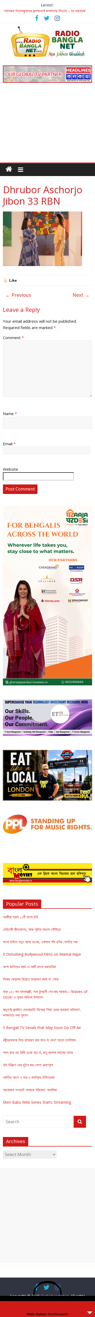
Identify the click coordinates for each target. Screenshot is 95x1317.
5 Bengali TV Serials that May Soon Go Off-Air (42, 1027)
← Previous (18, 295)
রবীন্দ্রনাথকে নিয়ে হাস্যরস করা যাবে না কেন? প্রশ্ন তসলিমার (39, 1039)
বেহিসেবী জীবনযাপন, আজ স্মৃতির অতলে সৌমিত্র (32, 929)
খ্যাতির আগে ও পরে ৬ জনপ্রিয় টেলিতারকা (29, 1077)
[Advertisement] (47, 126)
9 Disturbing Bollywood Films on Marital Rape (42, 954)
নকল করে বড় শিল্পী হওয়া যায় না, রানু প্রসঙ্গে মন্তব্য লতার (38, 1052)
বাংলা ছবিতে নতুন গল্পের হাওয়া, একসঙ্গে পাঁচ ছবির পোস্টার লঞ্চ (40, 941)
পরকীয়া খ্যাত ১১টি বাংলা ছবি (20, 916)
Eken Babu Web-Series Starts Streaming (37, 1102)
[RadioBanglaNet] (9, 169)
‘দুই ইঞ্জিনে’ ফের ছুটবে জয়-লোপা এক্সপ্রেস (28, 1064)
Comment (13, 337)
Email (9, 443)
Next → (81, 295)
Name (10, 413)
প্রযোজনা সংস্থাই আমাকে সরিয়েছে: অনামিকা (30, 1089)
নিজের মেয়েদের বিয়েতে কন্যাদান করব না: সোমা (31, 979)
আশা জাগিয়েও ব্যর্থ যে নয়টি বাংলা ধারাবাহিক (29, 966)
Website (10, 469)
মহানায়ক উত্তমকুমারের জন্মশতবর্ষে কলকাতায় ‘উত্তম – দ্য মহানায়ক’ (45, 10)
